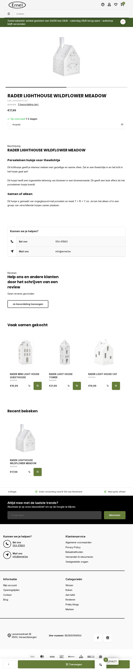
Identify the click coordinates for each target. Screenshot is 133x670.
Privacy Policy (73, 547)
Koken (69, 590)
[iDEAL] (101, 657)
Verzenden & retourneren (79, 556)
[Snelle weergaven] (38, 386)
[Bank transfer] (32, 657)
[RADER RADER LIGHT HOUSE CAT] (104, 352)
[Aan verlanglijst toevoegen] (122, 124)
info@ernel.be (63, 251)
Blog (5, 599)
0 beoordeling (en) (28, 104)
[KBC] (81, 657)
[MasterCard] (42, 657)
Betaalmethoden (74, 552)
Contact (7, 594)
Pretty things (72, 604)
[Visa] (52, 657)
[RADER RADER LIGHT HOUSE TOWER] (64, 352)
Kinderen (70, 599)
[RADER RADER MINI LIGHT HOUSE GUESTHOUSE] (25, 352)
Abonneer (114, 515)
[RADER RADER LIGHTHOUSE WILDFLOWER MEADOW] (25, 438)
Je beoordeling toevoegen (28, 304)
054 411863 (61, 241)
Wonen (69, 585)
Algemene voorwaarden (78, 542)
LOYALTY (112, 661)
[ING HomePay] (91, 657)
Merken (70, 609)
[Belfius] (71, 657)
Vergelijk (16, 124)
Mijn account (10, 585)
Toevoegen (75, 664)
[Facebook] (98, 638)
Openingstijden (11, 590)
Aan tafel (70, 594)
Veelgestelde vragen (77, 561)
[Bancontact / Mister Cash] (62, 657)
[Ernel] (17, 5)
